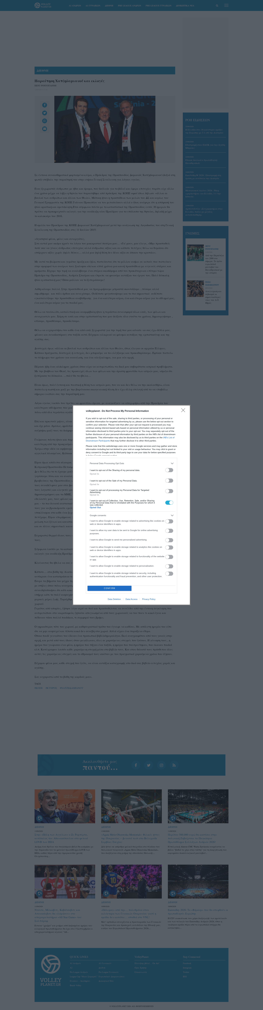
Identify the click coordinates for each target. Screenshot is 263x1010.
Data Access (131, 599)
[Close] (184, 411)
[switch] (169, 470)
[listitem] (131, 463)
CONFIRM (109, 588)
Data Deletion (114, 599)
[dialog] (131, 505)
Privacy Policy (148, 599)
